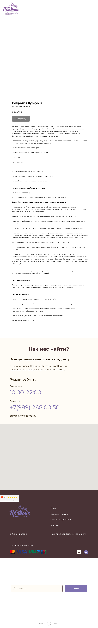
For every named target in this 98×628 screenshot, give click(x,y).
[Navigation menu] (93, 9)
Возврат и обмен (60, 514)
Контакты (55, 525)
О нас (54, 508)
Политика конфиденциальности (68, 534)
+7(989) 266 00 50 (35, 407)
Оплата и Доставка (61, 519)
